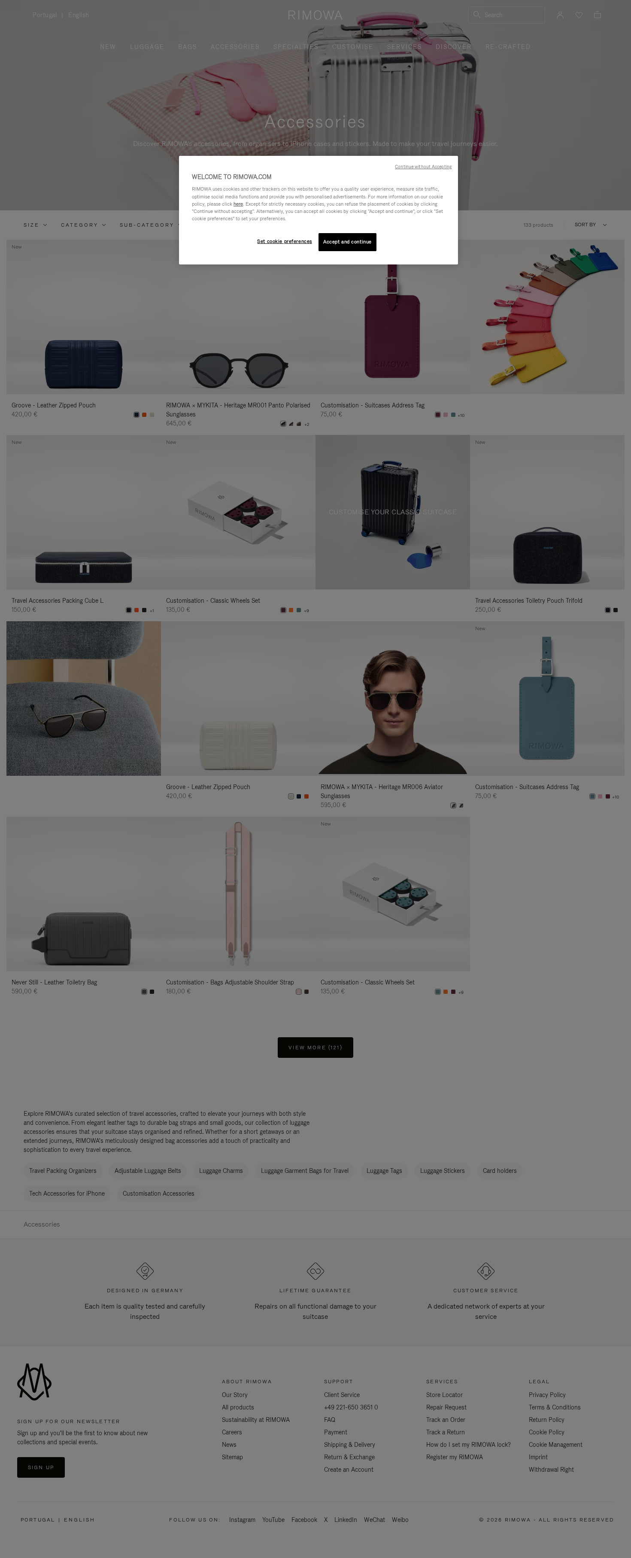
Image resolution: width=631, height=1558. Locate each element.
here (238, 203)
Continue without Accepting (423, 167)
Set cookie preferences (284, 241)
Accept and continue (347, 241)
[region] (318, 210)
